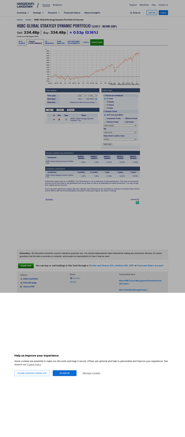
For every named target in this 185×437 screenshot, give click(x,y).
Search (136, 12)
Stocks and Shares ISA (101, 265)
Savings (37, 12)
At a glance (22, 42)
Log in (163, 12)
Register (133, 5)
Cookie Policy (34, 364)
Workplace (57, 5)
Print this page (29, 283)
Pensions (52, 12)
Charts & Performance (35, 42)
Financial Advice (72, 12)
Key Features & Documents (74, 42)
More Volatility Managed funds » (133, 290)
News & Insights (92, 12)
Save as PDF (28, 286)
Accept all (65, 373)
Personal (46, 5)
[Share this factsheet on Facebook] (75, 278)
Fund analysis (61, 42)
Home (19, 20)
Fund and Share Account (150, 265)
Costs (86, 42)
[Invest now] (26, 265)
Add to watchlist (30, 279)
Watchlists (144, 5)
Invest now (97, 42)
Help (154, 5)
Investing (21, 12)
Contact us (163, 5)
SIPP (131, 265)
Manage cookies (91, 373)
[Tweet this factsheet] (73, 281)
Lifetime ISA (121, 265)
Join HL (151, 12)
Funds (28, 20)
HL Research (49, 42)
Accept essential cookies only (32, 373)
